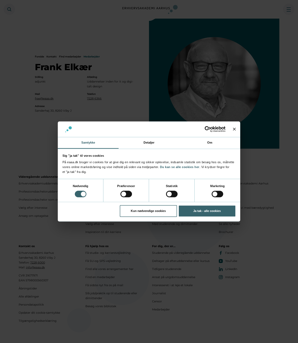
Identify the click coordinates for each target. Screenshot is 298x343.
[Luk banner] (234, 129)
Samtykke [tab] (88, 142)
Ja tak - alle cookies (207, 211)
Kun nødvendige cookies (148, 211)
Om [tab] (209, 142)
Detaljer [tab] (149, 142)
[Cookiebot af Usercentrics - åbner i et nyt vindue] (207, 129)
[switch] (126, 194)
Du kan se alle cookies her (179, 167)
